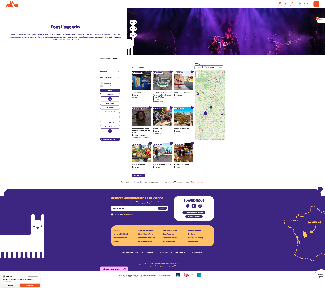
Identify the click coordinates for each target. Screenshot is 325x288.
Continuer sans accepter (33, 276)
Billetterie (117, 230)
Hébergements (193, 241)
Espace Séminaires (197, 252)
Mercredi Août (110, 111)
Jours (110, 90)
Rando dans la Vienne (170, 238)
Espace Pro (149, 252)
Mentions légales (155, 267)
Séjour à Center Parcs (145, 234)
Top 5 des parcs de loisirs (146, 238)
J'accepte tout (30, 285)
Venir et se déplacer (194, 217)
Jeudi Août (110, 115)
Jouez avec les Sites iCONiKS (130, 252)
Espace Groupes (180, 252)
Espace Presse (164, 252)
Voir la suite (138, 176)
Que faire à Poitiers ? (120, 234)
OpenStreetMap (218, 139)
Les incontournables (145, 241)
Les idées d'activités (120, 238)
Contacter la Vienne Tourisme (194, 213)
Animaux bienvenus (109, 86)
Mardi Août (110, 107)
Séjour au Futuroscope (146, 230)
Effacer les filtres (109, 139)
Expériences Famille (170, 230)
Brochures (191, 234)
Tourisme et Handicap (195, 238)
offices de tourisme (196, 182)
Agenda (107, 58)
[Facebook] (187, 206)
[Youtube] (194, 206)
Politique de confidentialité (167, 267)
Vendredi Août (110, 119)
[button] (198, 93)
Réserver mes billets (112, 269)
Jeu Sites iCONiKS (169, 241)
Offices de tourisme (195, 230)
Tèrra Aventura (168, 234)
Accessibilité (107, 83)
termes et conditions (128, 214)
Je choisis (10, 285)
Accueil (102, 58)
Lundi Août (110, 103)
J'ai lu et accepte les (123, 214)
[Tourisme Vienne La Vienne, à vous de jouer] (14, 4)
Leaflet (214, 139)
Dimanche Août (110, 127)
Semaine (110, 95)
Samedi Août (110, 123)
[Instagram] (200, 206)
